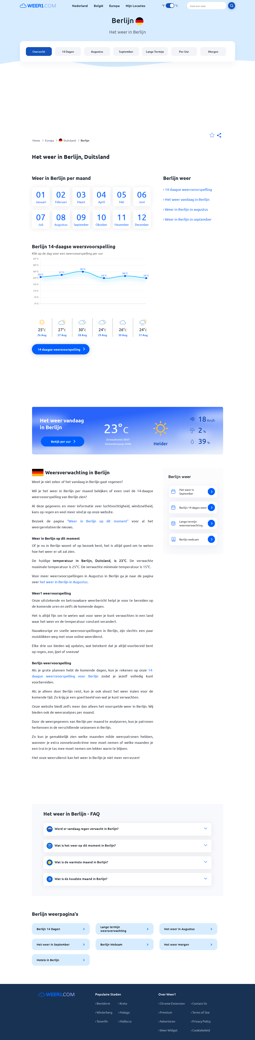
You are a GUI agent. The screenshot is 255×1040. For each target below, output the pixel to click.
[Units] (170, 5)
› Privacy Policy (201, 1021)
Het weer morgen (176, 944)
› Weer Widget (168, 1030)
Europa (114, 5)
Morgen (213, 51)
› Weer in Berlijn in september (187, 219)
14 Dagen (68, 51)
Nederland (80, 5)
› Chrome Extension (171, 1003)
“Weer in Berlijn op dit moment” (97, 521)
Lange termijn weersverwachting (113, 929)
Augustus (97, 51)
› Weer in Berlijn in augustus (185, 209)
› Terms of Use (200, 1012)
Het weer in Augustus (179, 929)
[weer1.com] (38, 5)
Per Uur (184, 51)
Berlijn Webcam (111, 944)
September (126, 51)
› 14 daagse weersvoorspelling (187, 189)
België (98, 5)
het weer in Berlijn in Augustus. (64, 582)
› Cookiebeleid (200, 1030)
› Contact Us (199, 1003)
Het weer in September (53, 944)
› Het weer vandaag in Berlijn (186, 199)
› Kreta (122, 1003)
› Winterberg (103, 1012)
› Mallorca (124, 1021)
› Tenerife (101, 1021)
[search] (231, 5)
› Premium (165, 1012)
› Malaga (124, 1012)
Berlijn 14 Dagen (48, 929)
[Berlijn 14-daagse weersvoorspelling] (92, 283)
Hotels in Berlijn (48, 960)
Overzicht (38, 51)
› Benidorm (102, 1003)
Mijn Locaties (135, 5)
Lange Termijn (155, 51)
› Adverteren (166, 1021)
